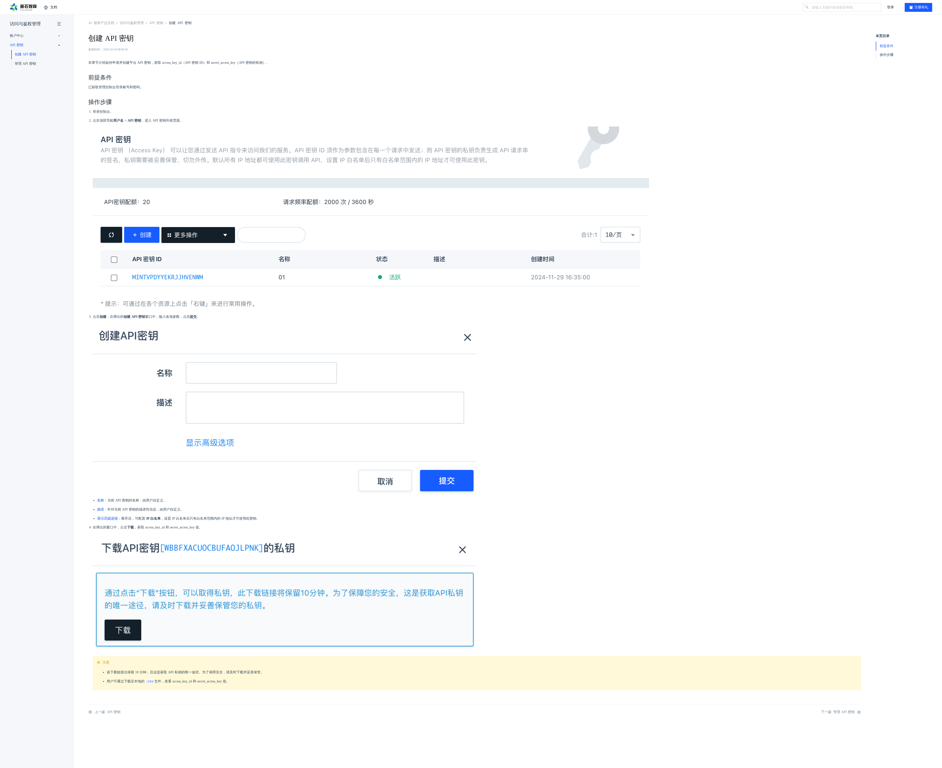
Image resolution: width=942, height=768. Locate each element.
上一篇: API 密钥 (107, 712)
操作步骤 (886, 55)
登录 (890, 7)
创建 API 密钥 (25, 54)
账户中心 (17, 36)
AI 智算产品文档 (101, 22)
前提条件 (886, 46)
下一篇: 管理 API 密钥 (838, 712)
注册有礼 (921, 7)
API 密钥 (16, 45)
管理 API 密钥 (25, 63)
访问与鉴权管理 (25, 23)
